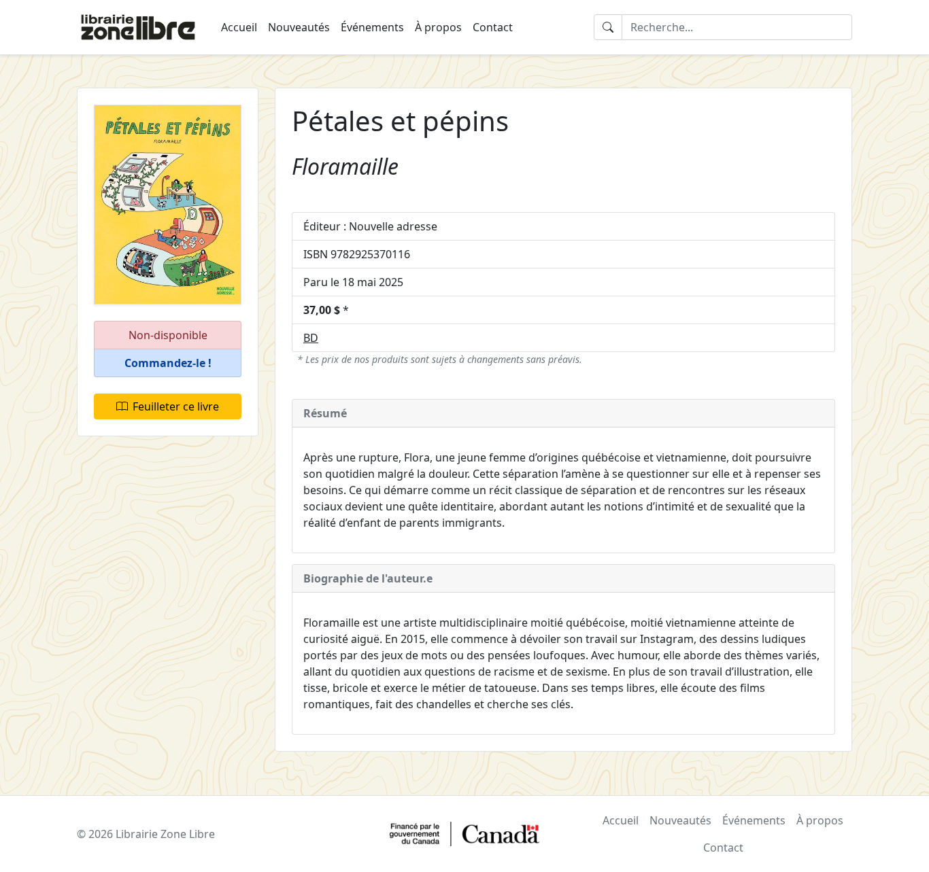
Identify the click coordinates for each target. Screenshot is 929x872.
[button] (167, 363)
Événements (372, 27)
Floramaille (345, 166)
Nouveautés (299, 27)
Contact (493, 27)
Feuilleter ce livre (176, 406)
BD (310, 337)
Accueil (239, 27)
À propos (438, 27)
